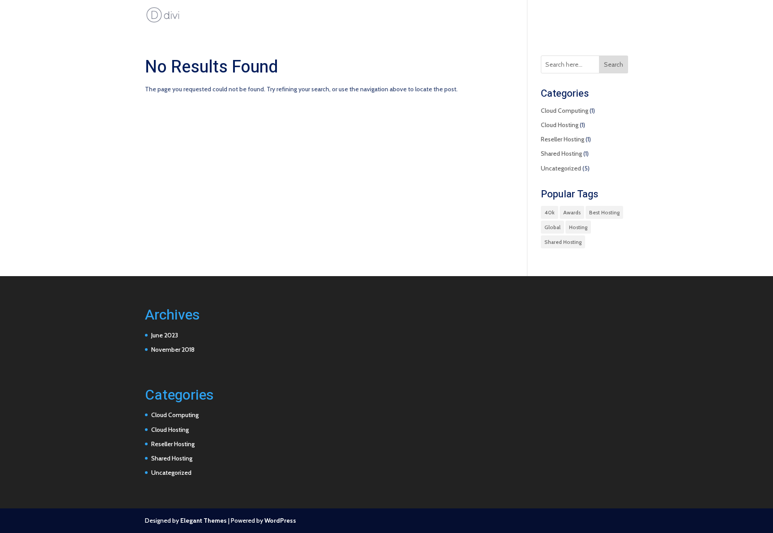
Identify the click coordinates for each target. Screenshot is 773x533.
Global (552, 227)
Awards (572, 212)
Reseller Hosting (562, 139)
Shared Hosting (561, 153)
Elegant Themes (203, 520)
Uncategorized (561, 168)
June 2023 (164, 335)
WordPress (280, 520)
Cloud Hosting (559, 125)
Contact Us (582, 15)
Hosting (578, 227)
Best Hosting (604, 212)
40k (549, 212)
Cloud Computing (564, 111)
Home (546, 15)
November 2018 (173, 349)
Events (618, 15)
